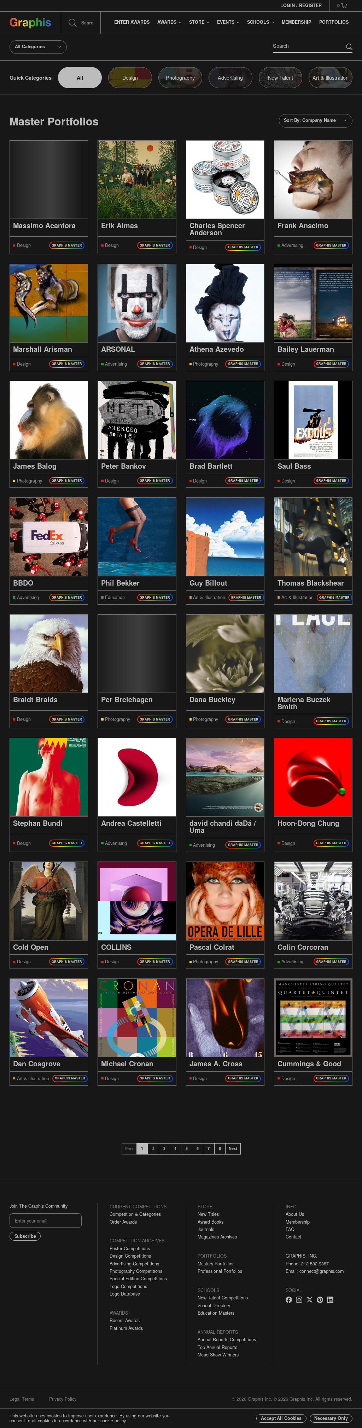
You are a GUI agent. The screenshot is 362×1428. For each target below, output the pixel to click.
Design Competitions (130, 1256)
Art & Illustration (331, 77)
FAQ (290, 1229)
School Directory (214, 1305)
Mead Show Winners (218, 1354)
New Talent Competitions (223, 1297)
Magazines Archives (217, 1237)
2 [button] (153, 1148)
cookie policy (112, 1420)
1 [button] (142, 1148)
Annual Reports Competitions (227, 1339)
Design (130, 77)
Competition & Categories (135, 1214)
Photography (180, 77)
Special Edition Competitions (138, 1278)
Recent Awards (125, 1320)
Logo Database (125, 1294)
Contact (293, 1237)
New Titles (208, 1214)
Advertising (230, 77)
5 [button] (187, 1148)
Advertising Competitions (134, 1263)
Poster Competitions (130, 1248)
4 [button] (175, 1148)
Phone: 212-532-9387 (307, 1263)
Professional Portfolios (220, 1271)
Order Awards (123, 1222)
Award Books (210, 1222)
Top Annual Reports (217, 1347)
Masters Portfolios (215, 1263)
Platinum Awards (126, 1328)
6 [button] (198, 1148)
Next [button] (233, 1148)
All (80, 77)
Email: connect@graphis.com (315, 1271)
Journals (206, 1229)
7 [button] (209, 1148)
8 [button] (220, 1148)
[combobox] (38, 47)
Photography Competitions (136, 1271)
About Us (295, 1214)
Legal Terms (22, 1399)
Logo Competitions (128, 1286)
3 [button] (164, 1148)
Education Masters (216, 1313)
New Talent (280, 77)
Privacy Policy (62, 1399)
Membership (298, 1222)
